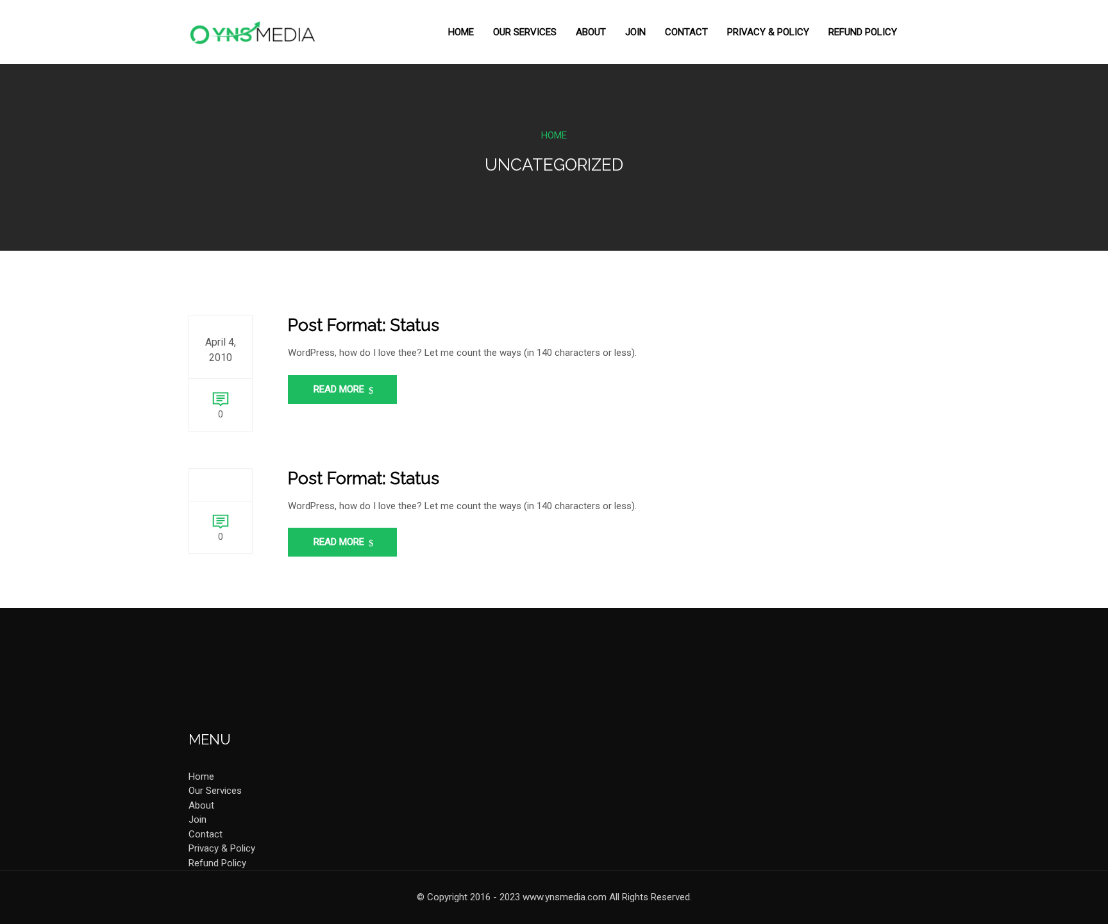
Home (461, 32)
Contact (686, 32)
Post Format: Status (363, 325)
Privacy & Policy (768, 32)
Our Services (525, 32)
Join (635, 32)
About (591, 32)
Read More (340, 389)
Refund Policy (862, 32)
